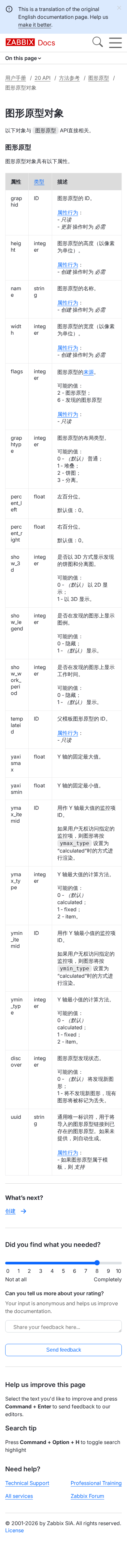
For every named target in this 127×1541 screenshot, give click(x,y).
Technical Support (27, 1483)
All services (19, 1496)
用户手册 (15, 78)
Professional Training (96, 1483)
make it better (34, 24)
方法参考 (69, 78)
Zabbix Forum (87, 1496)
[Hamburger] (115, 43)
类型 (39, 181)
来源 (88, 372)
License (14, 1530)
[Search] (97, 43)
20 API (42, 78)
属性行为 (67, 212)
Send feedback (63, 1350)
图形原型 (98, 78)
